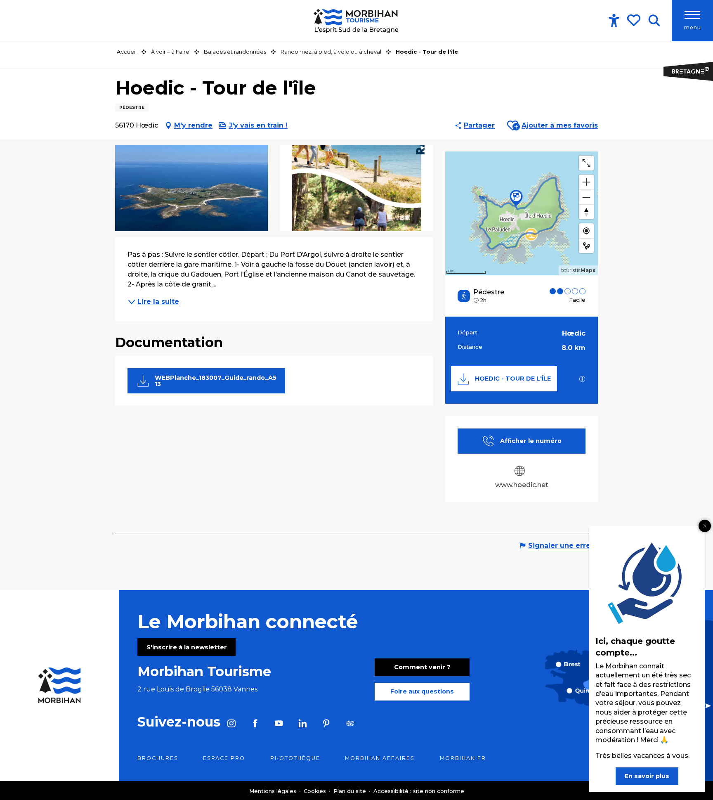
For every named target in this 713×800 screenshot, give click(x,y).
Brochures (157, 758)
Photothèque (295, 758)
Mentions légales (273, 791)
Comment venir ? (422, 667)
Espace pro (224, 758)
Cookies (316, 791)
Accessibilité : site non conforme (418, 791)
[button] (654, 21)
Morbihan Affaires (380, 758)
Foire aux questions (422, 691)
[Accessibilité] (614, 20)
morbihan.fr (463, 758)
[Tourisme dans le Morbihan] (356, 20)
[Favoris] (635, 20)
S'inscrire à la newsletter (186, 647)
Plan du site (350, 791)
